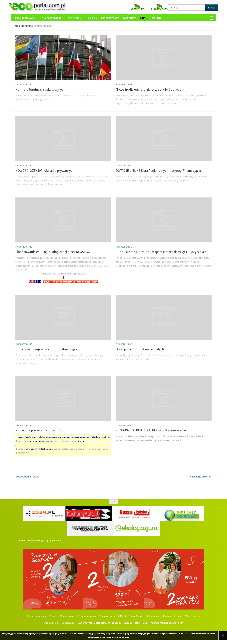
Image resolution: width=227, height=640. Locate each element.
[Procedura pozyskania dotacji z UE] (63, 398)
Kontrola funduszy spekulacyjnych (40, 89)
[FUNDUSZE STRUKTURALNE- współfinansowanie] (164, 398)
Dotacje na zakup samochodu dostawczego (46, 349)
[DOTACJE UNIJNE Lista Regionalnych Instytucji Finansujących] (164, 138)
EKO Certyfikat (110, 18)
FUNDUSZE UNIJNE (23, 84)
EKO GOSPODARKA (51, 18)
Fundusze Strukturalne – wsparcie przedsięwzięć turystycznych (161, 252)
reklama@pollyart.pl (38, 540)
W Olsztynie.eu (192, 616)
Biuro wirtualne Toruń (136, 622)
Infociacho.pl (51, 622)
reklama (156, 18)
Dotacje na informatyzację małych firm (143, 349)
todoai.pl (115, 622)
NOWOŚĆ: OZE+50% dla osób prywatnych (44, 170)
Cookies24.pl (68, 622)
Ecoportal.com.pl (87, 616)
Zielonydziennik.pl (36, 616)
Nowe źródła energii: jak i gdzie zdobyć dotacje (148, 89)
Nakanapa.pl (153, 616)
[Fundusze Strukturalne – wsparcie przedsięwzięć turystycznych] (164, 219)
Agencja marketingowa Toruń (167, 622)
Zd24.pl (122, 616)
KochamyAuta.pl (172, 616)
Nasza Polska (136, 616)
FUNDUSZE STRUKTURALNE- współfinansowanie (151, 430)
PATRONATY (129, 18)
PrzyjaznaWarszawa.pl (62, 616)
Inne (142, 18)
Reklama (56, 540)
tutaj (108, 634)
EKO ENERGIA (75, 18)
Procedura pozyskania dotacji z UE (39, 430)
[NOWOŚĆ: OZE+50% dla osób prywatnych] (63, 138)
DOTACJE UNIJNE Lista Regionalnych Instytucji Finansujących (159, 170)
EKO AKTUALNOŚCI (25, 18)
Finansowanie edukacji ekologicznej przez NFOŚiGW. (52, 252)
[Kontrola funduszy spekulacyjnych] (63, 57)
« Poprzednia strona (27, 476)
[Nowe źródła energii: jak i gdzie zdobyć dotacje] (164, 57)
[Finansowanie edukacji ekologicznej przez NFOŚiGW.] (63, 219)
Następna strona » (201, 476)
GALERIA (92, 18)
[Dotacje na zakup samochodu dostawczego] (63, 317)
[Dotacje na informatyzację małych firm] (164, 317)
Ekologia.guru (107, 616)
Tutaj (187, 633)
